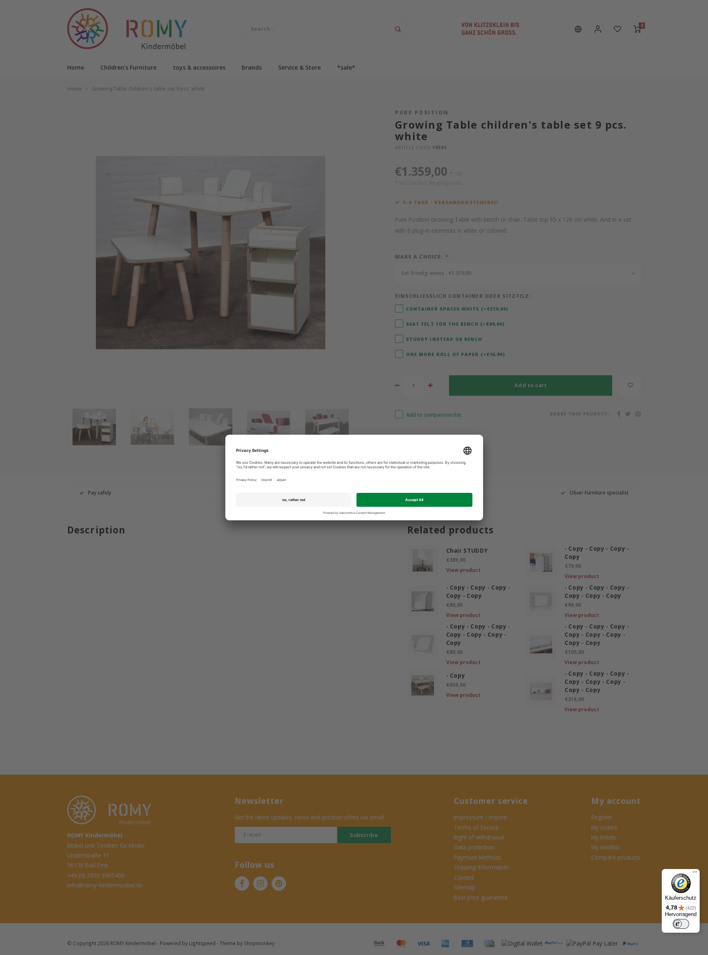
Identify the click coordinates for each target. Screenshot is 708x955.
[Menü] (695, 874)
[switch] (681, 924)
